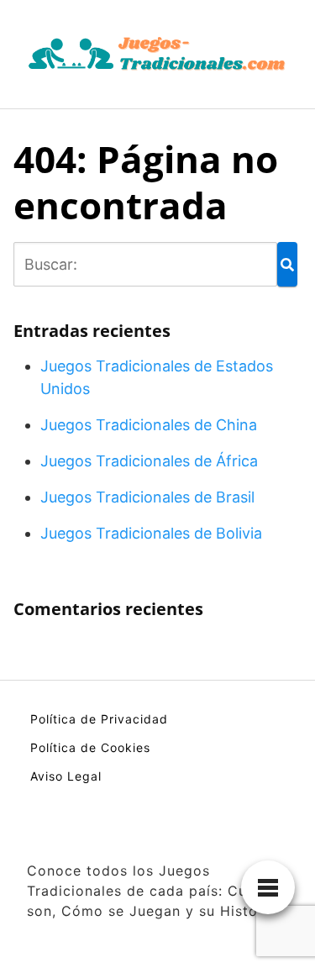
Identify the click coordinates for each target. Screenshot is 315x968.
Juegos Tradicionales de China (148, 425)
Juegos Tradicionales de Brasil (147, 497)
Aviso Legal (66, 776)
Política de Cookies (90, 747)
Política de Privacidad (99, 719)
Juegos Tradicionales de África (149, 461)
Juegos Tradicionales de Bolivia (151, 533)
